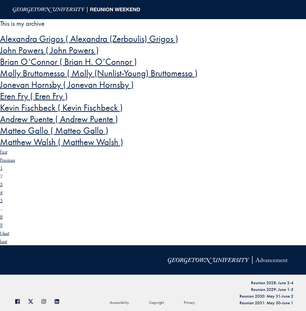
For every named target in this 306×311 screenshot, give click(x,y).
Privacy (189, 302)
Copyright (156, 302)
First (3, 152)
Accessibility (119, 302)
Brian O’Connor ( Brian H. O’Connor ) (68, 61)
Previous (7, 160)
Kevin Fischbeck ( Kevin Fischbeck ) (61, 107)
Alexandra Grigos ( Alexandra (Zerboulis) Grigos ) (89, 38)
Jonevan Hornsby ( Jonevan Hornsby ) (67, 84)
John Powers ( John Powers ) (49, 50)
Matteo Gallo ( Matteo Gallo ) (54, 130)
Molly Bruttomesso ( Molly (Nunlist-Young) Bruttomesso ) (98, 73)
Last (3, 241)
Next (4, 233)
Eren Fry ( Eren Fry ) (34, 96)
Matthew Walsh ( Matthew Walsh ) (61, 142)
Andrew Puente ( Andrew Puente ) (59, 119)
